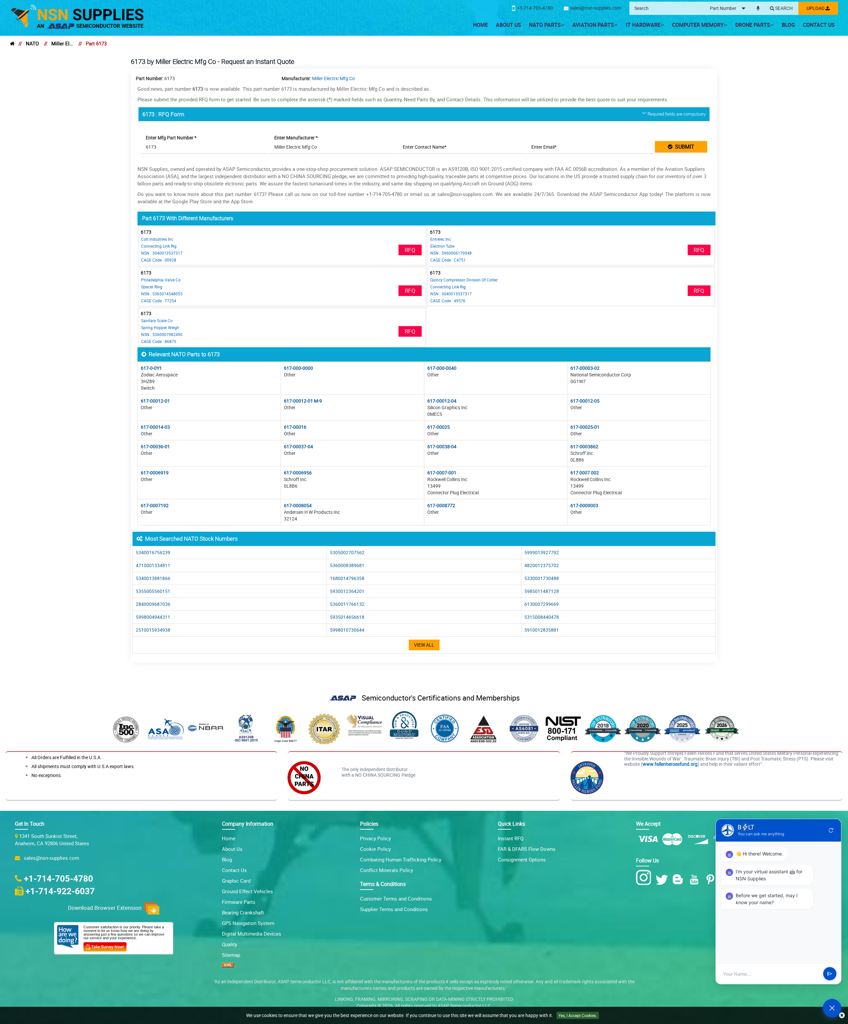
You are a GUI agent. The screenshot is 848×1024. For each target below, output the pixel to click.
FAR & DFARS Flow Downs (527, 849)
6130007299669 (541, 604)
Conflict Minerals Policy (386, 870)
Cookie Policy (375, 849)
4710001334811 (153, 565)
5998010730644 (347, 630)
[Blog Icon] (679, 879)
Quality (229, 944)
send (830, 974)
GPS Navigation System (248, 923)
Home (480, 24)
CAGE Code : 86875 (158, 341)
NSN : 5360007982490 (162, 334)
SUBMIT (683, 146)
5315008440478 (541, 617)
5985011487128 (541, 591)
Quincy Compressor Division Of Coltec (464, 279)
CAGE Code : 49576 (447, 300)
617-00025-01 (585, 427)
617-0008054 (298, 505)
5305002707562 (347, 552)
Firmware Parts (238, 902)
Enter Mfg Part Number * (171, 137)
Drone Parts (752, 24)
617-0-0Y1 (151, 368)
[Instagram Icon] (645, 878)
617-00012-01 (155, 401)
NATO (32, 43)
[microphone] (758, 7)
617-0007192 (155, 505)
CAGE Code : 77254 (158, 300)
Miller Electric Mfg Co (62, 43)
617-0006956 (298, 472)
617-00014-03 (155, 427)
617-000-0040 (441, 368)
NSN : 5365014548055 (162, 293)
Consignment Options (522, 859)
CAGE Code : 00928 (158, 260)
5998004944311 (153, 617)
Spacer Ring (151, 286)
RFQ (410, 250)
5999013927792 (541, 552)
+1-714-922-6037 (60, 891)
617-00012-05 (585, 401)
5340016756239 (153, 552)
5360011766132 (347, 604)
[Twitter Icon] (663, 879)
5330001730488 (541, 578)
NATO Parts (545, 24)
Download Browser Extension (106, 908)
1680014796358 (347, 578)
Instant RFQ (510, 838)
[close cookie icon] (842, 1015)
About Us (508, 24)
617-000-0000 (298, 368)
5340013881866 (153, 578)
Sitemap (231, 954)
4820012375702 (541, 565)
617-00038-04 (441, 446)
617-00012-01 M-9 (303, 401)
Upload (816, 8)
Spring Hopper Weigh (160, 327)
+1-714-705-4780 (58, 878)
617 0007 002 (584, 472)
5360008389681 (347, 565)
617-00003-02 (585, 368)
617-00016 (295, 427)
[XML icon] (228, 965)
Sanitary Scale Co (157, 320)
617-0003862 (584, 446)
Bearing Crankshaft (243, 912)
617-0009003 (584, 505)
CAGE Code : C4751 (448, 260)
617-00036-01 (155, 446)
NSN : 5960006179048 (451, 253)
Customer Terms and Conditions (396, 898)
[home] (12, 43)
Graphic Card (236, 880)
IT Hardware (643, 24)
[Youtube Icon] (695, 879)
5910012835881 (541, 630)
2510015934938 (153, 630)
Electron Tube (442, 246)
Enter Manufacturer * (296, 137)
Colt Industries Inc (157, 239)
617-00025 (438, 427)
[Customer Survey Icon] (105, 945)
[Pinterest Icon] (711, 879)
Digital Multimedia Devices (251, 933)
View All (424, 645)
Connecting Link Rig (159, 246)
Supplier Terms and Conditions (394, 909)
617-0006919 (155, 472)
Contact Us (819, 24)
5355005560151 (153, 591)
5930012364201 (347, 591)
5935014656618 (347, 617)
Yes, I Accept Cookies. (577, 1015)
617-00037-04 (298, 446)
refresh (831, 830)
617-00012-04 (441, 401)
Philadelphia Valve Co (161, 279)
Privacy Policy (375, 838)
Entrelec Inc (440, 239)
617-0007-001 (441, 472)
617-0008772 (441, 505)
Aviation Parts (593, 24)
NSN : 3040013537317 (162, 253)
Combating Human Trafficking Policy (400, 859)
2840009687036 (153, 604)
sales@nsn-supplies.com (50, 857)
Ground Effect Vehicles (247, 891)
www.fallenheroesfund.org (670, 764)
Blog (788, 24)
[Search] (781, 9)
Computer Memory (698, 24)
